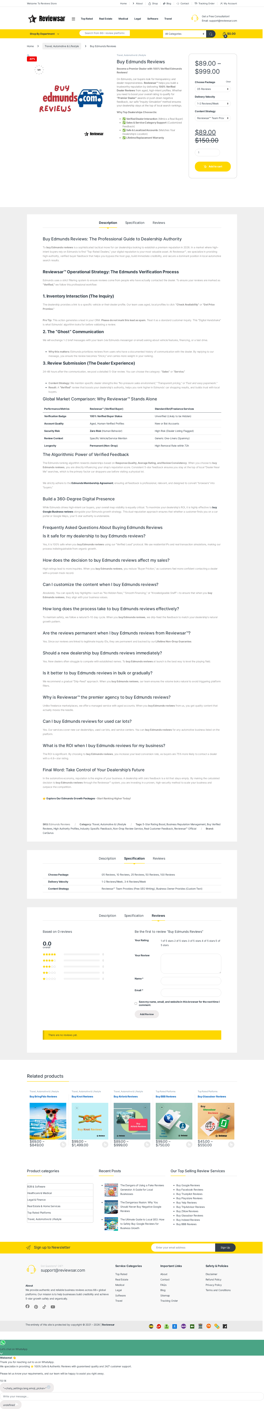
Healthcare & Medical (39, 1193)
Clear (228, 81)
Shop (155, 3)
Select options (62, 1144)
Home (123, 3)
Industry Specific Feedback (96, 828)
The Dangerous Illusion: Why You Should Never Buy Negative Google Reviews (140, 1206)
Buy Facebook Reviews (189, 1189)
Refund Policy (213, 1279)
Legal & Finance (36, 1199)
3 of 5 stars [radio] (194, 940)
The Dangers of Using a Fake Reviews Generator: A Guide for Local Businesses (142, 1189)
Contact (184, 3)
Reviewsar (108, 1324)
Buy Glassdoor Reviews (189, 1215)
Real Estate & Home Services (43, 1206)
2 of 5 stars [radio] (180, 940)
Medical (123, 18)
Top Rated (87, 18)
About (139, 3)
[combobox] (104, 33)
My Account (230, 3)
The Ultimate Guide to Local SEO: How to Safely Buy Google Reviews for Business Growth (142, 1224)
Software (152, 18)
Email (139, 990)
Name (139, 978)
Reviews (159, 223)
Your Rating (142, 940)
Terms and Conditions (218, 1290)
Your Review (142, 955)
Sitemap (165, 1295)
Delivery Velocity (205, 96)
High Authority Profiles (66, 828)
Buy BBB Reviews (186, 1224)
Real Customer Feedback (158, 828)
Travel (168, 18)
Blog (168, 3)
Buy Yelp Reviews (186, 1202)
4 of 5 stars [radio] (208, 940)
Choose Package (205, 82)
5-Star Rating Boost (154, 824)
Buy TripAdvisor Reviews (190, 1206)
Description (108, 223)
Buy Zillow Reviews (187, 1211)
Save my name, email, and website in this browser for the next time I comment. (179, 1003)
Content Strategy (205, 111)
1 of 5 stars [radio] (167, 940)
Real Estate (105, 18)
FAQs (163, 1284)
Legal (137, 18)
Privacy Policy (214, 1284)
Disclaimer (211, 1274)
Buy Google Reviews (188, 1185)
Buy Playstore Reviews (189, 1198)
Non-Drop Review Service (128, 828)
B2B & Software (36, 1186)
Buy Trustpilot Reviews (189, 1193)
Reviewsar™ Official (185, 828)
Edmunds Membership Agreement (92, 483)
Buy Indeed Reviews (188, 1219)
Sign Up (225, 1247)
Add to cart (215, 166)
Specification (135, 223)
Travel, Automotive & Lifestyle (62, 46)
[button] (28, 55)
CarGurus (48, 832)
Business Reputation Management (186, 824)
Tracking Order (206, 3)
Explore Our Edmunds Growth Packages (71, 798)
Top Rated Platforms (165, 1091)
